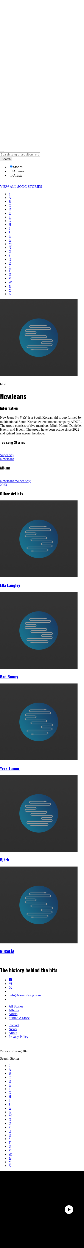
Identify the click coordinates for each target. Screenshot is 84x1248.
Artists (13, 1014)
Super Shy (7, 455)
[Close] (1, 151)
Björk (4, 859)
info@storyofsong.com (25, 995)
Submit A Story (19, 1018)
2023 (3, 485)
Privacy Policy (18, 1036)
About (13, 1033)
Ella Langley (10, 585)
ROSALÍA (7, 951)
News (13, 1029)
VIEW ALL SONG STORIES (21, 186)
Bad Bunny (9, 676)
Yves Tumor (10, 768)
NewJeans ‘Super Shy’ (15, 481)
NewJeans (7, 459)
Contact (14, 1025)
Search (6, 159)
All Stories (16, 1006)
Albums (14, 1010)
